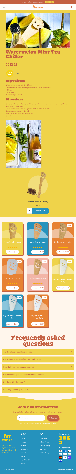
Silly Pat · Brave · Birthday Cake (12, 317)
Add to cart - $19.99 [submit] (12, 288)
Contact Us (43, 438)
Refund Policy (44, 442)
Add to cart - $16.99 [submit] (12, 252)
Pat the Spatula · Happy (12, 242)
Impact (23, 463)
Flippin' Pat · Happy (12, 278)
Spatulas (23, 438)
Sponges (23, 442)
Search (23, 456)
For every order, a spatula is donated (38, 2)
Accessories (24, 449)
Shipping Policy (45, 445)
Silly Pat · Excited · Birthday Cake (38, 317)
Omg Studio (70, 469)
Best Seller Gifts (26, 460)
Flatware (23, 445)
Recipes (23, 453)
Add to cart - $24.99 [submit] (63, 288)
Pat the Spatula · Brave (37, 242)
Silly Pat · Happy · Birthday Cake (63, 280)
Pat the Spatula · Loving (37, 278)
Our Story (43, 449)
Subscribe (53, 418)
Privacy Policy (52, 423)
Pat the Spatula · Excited (63, 242)
